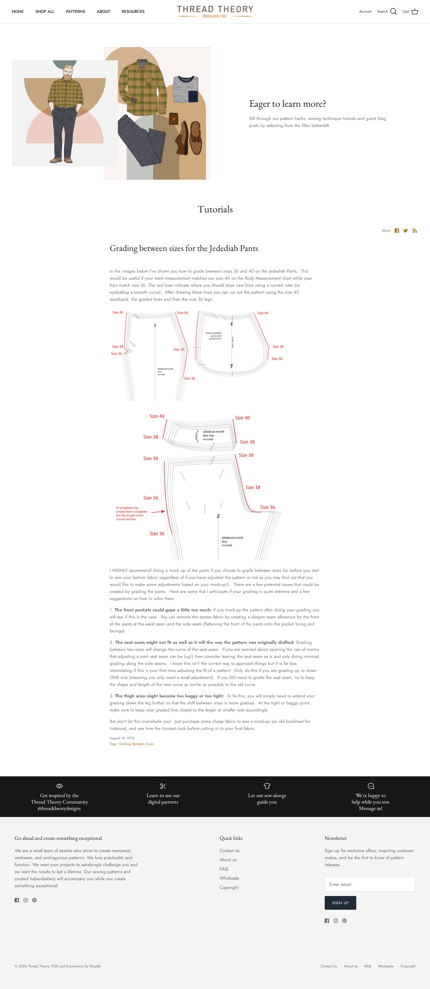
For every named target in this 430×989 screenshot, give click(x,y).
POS (54, 966)
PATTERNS (75, 11)
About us (228, 859)
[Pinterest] (34, 900)
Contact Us (230, 850)
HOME (18, 11)
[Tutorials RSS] (414, 230)
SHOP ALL (44, 11)
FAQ (224, 869)
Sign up (340, 903)
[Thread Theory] (215, 12)
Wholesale (229, 878)
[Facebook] (17, 900)
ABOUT (103, 11)
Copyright (229, 887)
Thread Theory (38, 966)
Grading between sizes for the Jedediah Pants (184, 248)
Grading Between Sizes (136, 744)
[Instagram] (25, 900)
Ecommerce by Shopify (83, 966)
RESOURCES (133, 11)
